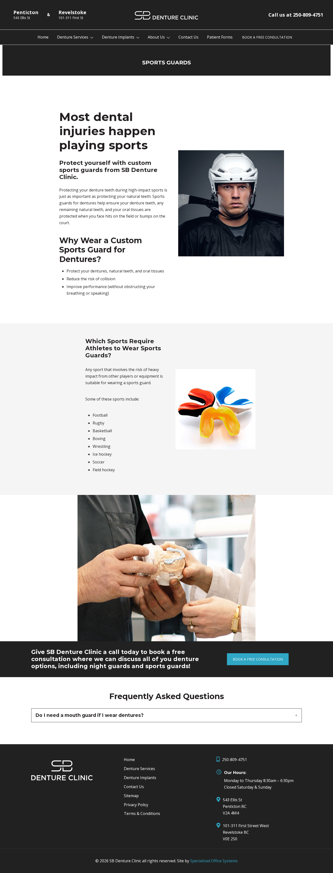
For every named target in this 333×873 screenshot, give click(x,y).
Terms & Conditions (142, 813)
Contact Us (188, 37)
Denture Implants (118, 37)
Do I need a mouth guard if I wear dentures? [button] (89, 715)
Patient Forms (220, 37)
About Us (156, 37)
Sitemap (131, 795)
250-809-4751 (234, 759)
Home (43, 37)
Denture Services (72, 37)
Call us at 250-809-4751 (295, 14)
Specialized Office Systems (214, 860)
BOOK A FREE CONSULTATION (267, 37)
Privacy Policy (136, 804)
